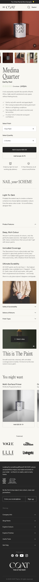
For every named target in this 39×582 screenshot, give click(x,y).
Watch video (20, 339)
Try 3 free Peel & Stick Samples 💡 (16, 2)
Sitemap (5, 508)
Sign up (31, 499)
